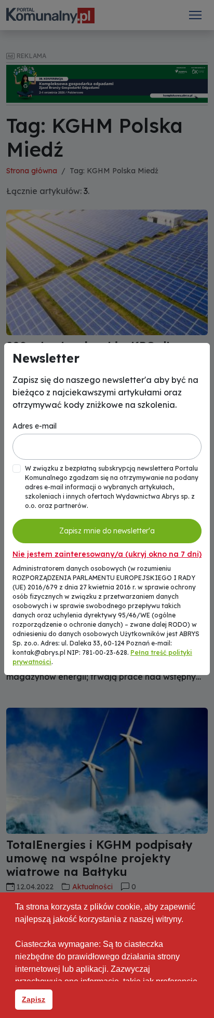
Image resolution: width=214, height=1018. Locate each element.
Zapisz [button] (33, 999)
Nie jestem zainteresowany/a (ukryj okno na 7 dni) (107, 554)
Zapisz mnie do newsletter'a (107, 530)
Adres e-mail (34, 426)
